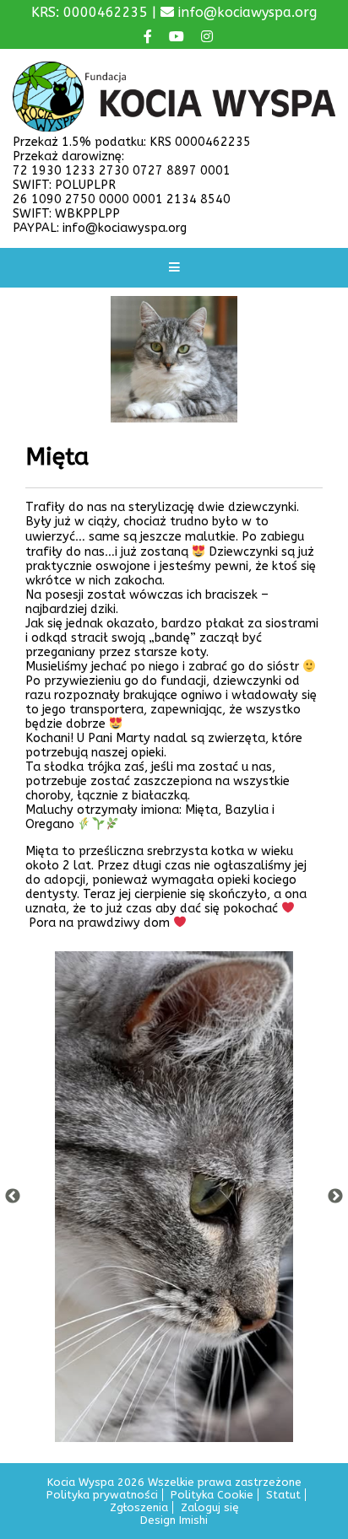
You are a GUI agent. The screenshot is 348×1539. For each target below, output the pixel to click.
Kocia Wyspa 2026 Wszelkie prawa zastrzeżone (174, 1482)
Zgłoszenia (139, 1507)
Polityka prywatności (102, 1494)
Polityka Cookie (212, 1494)
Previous (12, 1196)
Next (335, 1196)
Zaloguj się (210, 1507)
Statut (283, 1494)
